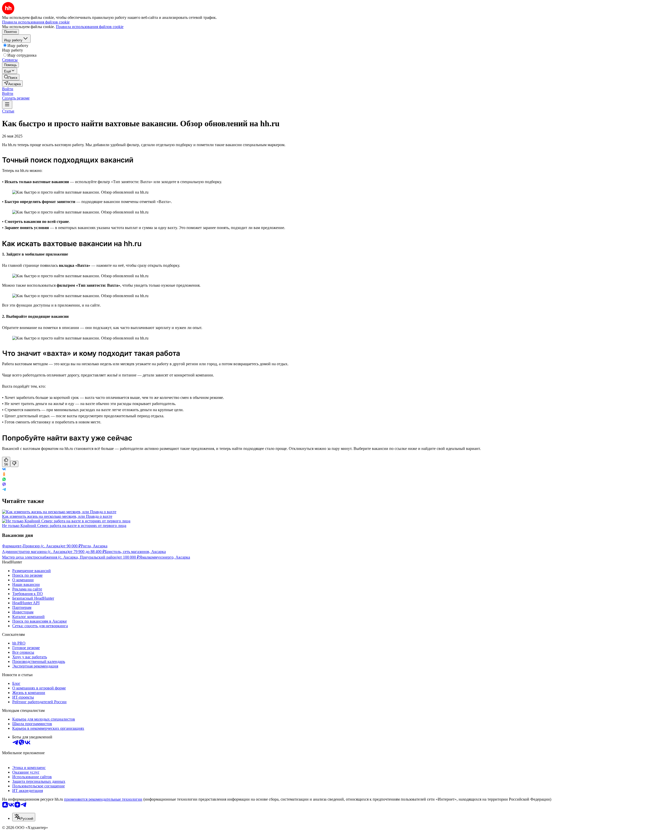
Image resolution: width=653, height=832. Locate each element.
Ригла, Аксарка (94, 546)
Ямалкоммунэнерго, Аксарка (164, 557)
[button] (7, 89)
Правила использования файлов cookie (89, 26)
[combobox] (23, 817)
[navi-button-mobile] (7, 104)
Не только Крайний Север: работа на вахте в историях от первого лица (64, 525)
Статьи (8, 111)
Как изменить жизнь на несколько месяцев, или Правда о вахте (57, 516)
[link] (10, 77)
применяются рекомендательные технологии (103, 799)
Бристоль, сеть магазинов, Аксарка (135, 551)
